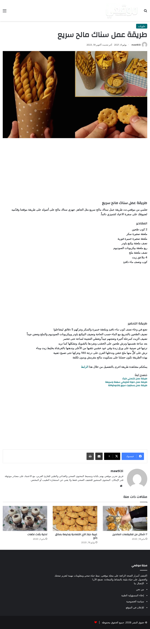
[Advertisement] (75, 169)
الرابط (84, 366)
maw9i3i (136, 44)
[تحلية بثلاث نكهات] (25, 518)
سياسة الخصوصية (135, 601)
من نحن (140, 589)
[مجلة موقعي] (121, 10)
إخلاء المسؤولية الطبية (132, 595)
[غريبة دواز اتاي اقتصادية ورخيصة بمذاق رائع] (75, 518)
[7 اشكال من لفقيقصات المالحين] (125, 518)
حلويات (141, 26)
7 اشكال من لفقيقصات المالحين (129, 534)
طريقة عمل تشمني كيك (134, 378)
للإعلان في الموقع (135, 607)
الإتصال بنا (139, 583)
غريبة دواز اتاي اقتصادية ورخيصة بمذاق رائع (76, 536)
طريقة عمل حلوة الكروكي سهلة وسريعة (126, 382)
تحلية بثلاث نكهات (37, 534)
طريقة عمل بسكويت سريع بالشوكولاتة (127, 385)
